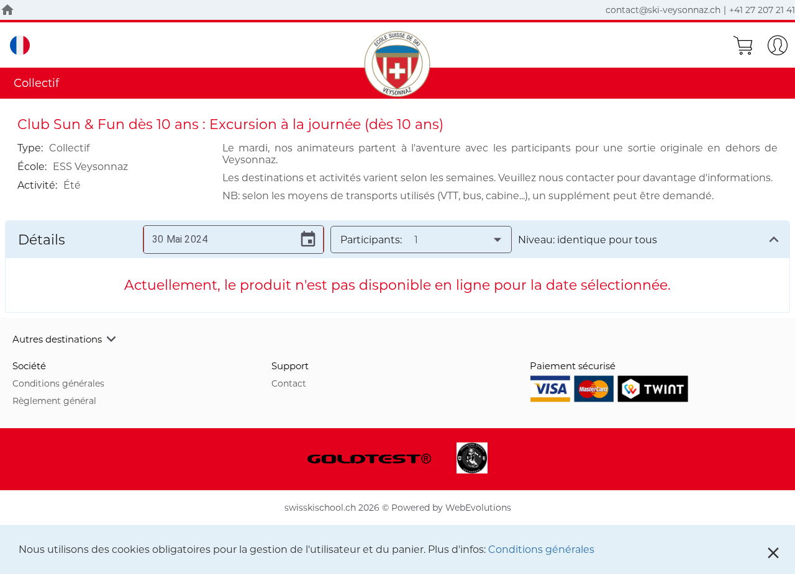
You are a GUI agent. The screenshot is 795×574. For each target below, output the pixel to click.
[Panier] (742, 45)
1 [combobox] (416, 240)
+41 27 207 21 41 (762, 10)
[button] (397, 339)
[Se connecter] (777, 45)
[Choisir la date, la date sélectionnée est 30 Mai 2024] (308, 239)
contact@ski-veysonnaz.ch (663, 10)
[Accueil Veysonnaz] (7, 9)
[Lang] (20, 45)
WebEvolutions (478, 507)
